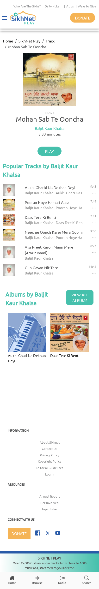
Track (50, 40)
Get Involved (49, 503)
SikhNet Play (29, 40)
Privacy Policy (49, 455)
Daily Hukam (53, 6)
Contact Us (49, 448)
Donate (82, 17)
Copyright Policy (49, 461)
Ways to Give (87, 6)
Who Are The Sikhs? (27, 6)
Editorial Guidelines (49, 468)
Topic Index (50, 509)
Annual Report (49, 496)
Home (8, 40)
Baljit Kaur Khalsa (49, 128)
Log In (49, 474)
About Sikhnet (50, 442)
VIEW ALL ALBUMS (79, 297)
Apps (70, 6)
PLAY (49, 151)
